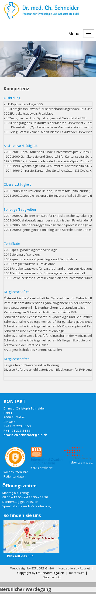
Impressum (76, 573)
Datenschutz (52, 577)
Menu (73, 33)
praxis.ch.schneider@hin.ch (25, 435)
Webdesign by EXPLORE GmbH (32, 568)
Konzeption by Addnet (74, 568)
